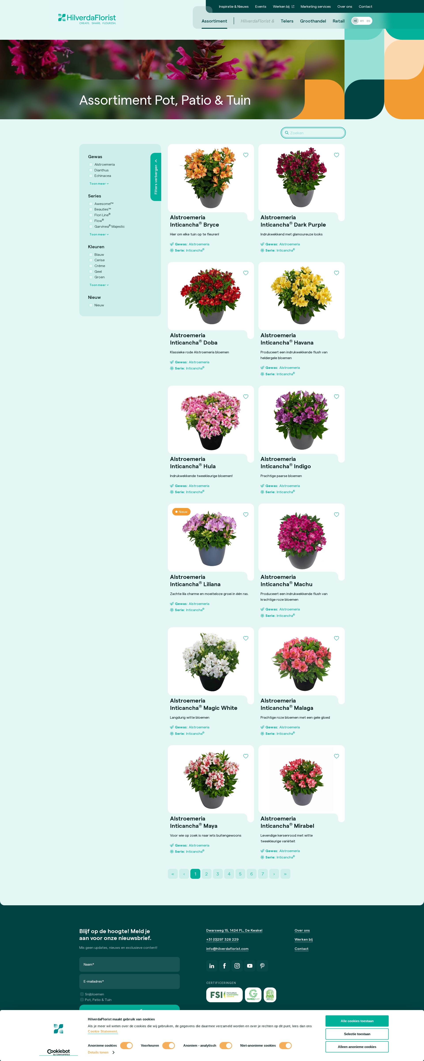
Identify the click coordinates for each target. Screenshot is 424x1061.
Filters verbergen (155, 179)
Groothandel (313, 20)
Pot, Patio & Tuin (98, 999)
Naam (89, 964)
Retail (339, 20)
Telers (287, 20)
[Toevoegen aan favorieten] (246, 155)
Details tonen (98, 1052)
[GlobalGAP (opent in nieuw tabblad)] (253, 994)
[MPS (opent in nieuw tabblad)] (270, 994)
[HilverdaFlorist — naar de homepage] (87, 14)
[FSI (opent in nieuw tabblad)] (224, 994)
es (368, 20)
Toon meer (97, 183)
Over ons (344, 6)
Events (260, 6)
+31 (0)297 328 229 (222, 939)
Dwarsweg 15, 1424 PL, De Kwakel (234, 930)
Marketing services (316, 6)
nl (355, 20)
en (362, 20)
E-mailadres (94, 981)
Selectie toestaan (357, 1034)
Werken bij (281, 6)
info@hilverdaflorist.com (227, 948)
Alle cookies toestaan (357, 1021)
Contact (365, 6)
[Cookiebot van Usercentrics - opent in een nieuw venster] (58, 1052)
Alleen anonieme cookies (357, 1047)
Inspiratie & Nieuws (234, 6)
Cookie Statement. (103, 1031)
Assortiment (214, 20)
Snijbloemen (94, 994)
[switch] (168, 1046)
